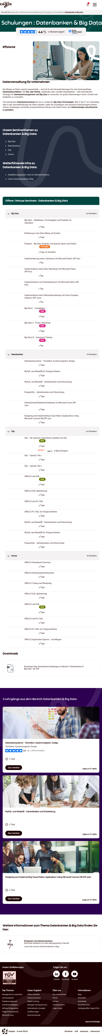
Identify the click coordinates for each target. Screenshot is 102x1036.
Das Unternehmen (59, 994)
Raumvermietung (33, 1015)
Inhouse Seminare (34, 998)
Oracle (11, 154)
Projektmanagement (9, 1001)
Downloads (82, 1001)
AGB (76, 1031)
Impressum (84, 1031)
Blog (79, 994)
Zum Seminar (14, 768)
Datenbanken (14, 146)
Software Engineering (10, 1008)
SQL (10, 150)
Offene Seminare (33, 994)
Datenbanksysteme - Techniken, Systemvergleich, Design (31, 743)
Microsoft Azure (8, 1015)
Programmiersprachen (10, 1012)
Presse (55, 998)
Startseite (14, 12)
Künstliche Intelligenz (10, 1005)
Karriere (55, 1001)
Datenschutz (95, 1031)
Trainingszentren (59, 1005)
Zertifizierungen (33, 1012)
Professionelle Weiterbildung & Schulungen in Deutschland (41, 12)
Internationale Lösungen (36, 1008)
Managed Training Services (37, 1005)
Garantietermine (84, 1005)
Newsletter (82, 998)
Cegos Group (57, 1008)
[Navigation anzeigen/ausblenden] (94, 4)
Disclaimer (69, 1031)
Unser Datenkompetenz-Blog (20, 179)
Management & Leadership (12, 994)
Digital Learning (33, 1001)
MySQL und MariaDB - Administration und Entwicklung (30, 811)
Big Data (11, 141)
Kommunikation (8, 998)
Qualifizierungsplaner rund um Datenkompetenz (29, 175)
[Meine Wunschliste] (87, 5)
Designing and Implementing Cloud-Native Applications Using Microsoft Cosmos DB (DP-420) (48, 877)
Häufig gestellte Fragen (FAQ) (88, 1008)
